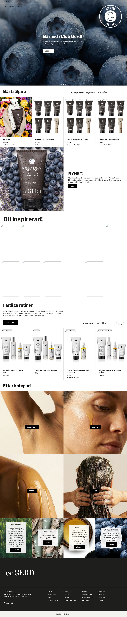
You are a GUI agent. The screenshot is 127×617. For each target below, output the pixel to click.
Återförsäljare (88, 6)
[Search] (114, 6)
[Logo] (63, 6)
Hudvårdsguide (53, 600)
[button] (63, 614)
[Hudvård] (95, 422)
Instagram (102, 594)
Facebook (102, 597)
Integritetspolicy (87, 597)
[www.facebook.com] (6, 1)
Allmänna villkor (87, 594)
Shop (4, 6)
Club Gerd (20, 6)
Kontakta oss (52, 594)
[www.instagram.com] (8, 1)
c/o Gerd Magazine (70, 600)
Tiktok (101, 600)
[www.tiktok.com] (3, 1)
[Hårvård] (95, 486)
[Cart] (123, 6)
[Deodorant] (32, 422)
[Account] (118, 6)
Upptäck (11, 6)
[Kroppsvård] (32, 486)
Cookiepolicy (86, 600)
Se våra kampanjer (64, 1)
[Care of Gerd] (65, 572)
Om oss (66, 594)
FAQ (49, 597)
